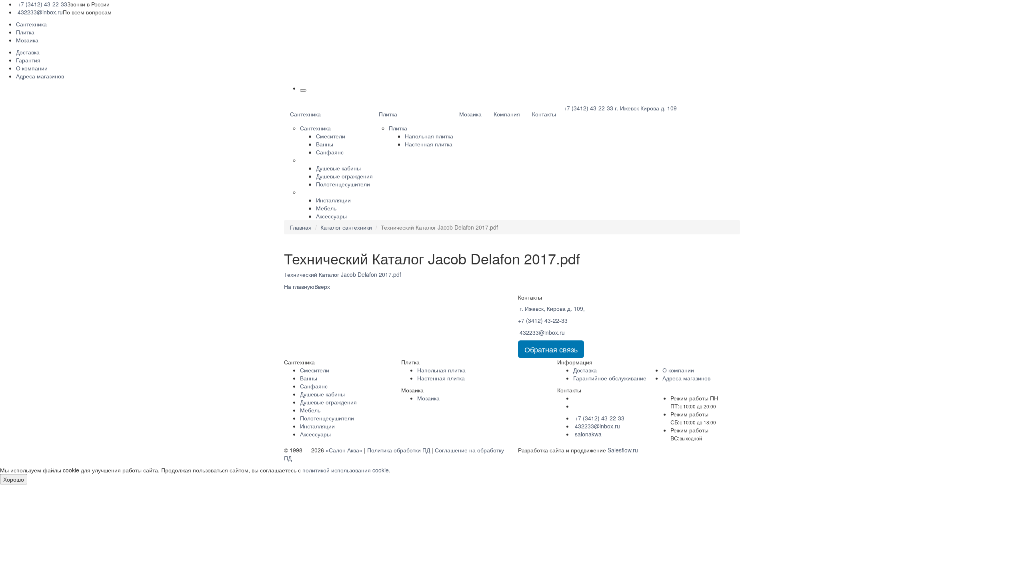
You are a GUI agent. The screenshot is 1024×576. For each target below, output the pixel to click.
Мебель (326, 208)
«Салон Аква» (344, 450)
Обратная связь (551, 349)
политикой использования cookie (345, 470)
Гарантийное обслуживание (609, 378)
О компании (32, 68)
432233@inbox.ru (39, 12)
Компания (507, 114)
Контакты (544, 114)
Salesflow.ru (623, 450)
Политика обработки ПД (398, 450)
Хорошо (13, 479)
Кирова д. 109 (646, 108)
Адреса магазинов (40, 76)
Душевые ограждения (344, 176)
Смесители (330, 136)
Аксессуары (331, 216)
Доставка (28, 52)
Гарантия (28, 60)
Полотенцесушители (343, 184)
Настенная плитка (428, 144)
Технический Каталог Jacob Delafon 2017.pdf (342, 274)
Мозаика (27, 40)
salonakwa (587, 434)
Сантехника (31, 24)
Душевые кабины (338, 168)
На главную (299, 286)
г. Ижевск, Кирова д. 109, (551, 308)
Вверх (323, 286)
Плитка (25, 32)
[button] (303, 90)
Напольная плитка (429, 136)
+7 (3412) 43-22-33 (41, 4)
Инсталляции (333, 200)
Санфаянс (330, 152)
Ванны (324, 144)
